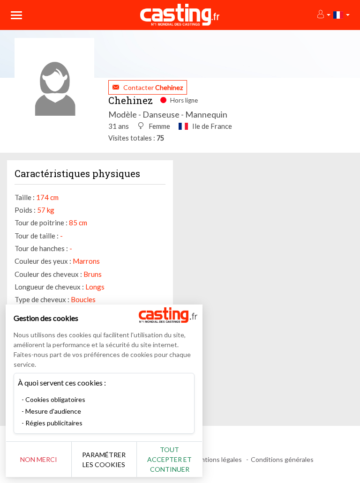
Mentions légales (217, 459)
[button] (323, 14)
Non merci (38, 459)
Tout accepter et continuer (169, 459)
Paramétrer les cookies (104, 459)
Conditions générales (282, 459)
